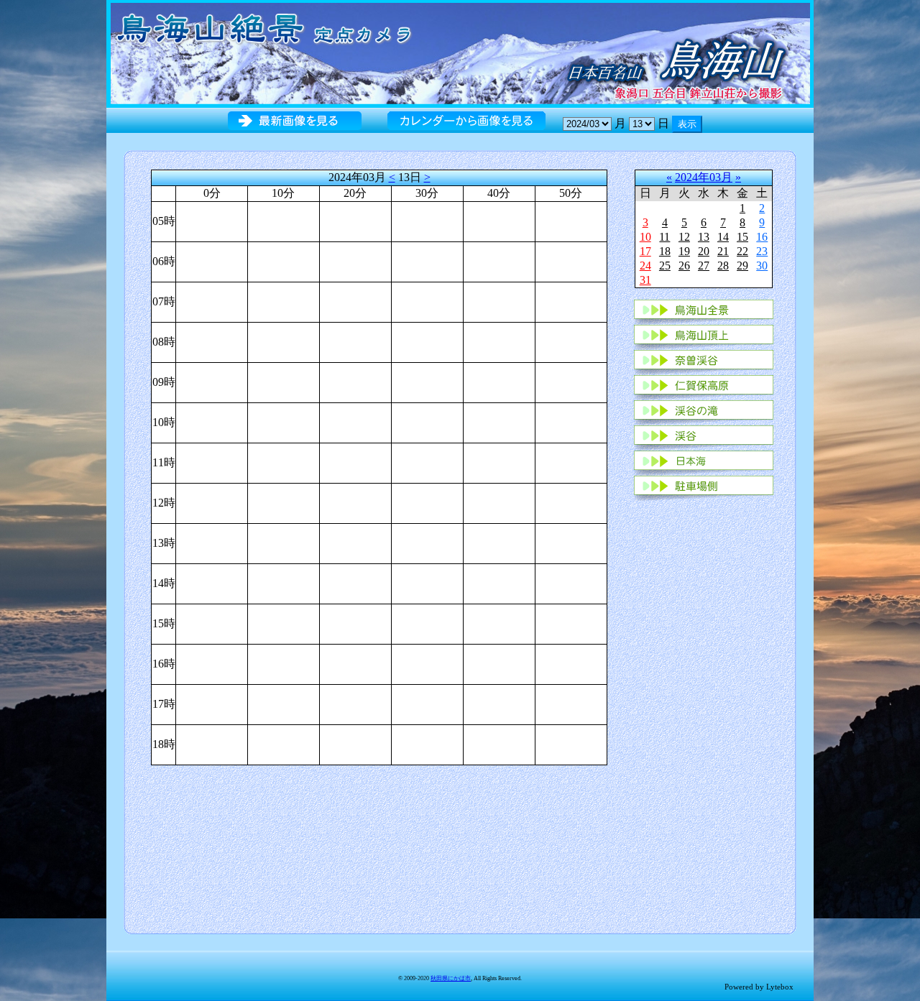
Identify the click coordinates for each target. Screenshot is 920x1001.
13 (703, 237)
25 (665, 265)
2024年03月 (703, 177)
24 (645, 265)
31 (645, 280)
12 (684, 237)
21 (723, 251)
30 (762, 265)
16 (762, 237)
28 (723, 265)
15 (742, 237)
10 (645, 237)
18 (665, 251)
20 (703, 251)
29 (742, 265)
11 (664, 237)
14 (723, 237)
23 (762, 251)
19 (684, 251)
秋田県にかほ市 (451, 978)
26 (684, 265)
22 (742, 251)
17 (645, 251)
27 (703, 265)
